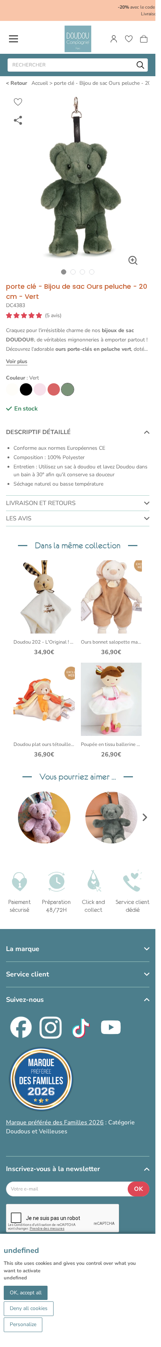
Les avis (18, 518)
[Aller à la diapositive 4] (92, 272)
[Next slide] (145, 817)
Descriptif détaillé (38, 432)
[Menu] (13, 38)
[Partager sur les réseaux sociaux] (17, 119)
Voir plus (16, 361)
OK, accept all (26, 1292)
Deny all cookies (29, 1308)
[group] (44, 818)
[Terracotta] (54, 389)
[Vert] (67, 389)
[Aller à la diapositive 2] (73, 272)
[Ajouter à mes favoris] (17, 102)
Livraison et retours (41, 503)
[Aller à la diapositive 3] (82, 272)
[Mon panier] (143, 38)
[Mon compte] (113, 38)
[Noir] (26, 389)
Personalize (23, 1324)
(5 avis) (53, 315)
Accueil (39, 83)
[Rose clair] (40, 389)
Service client (27, 974)
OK (138, 1189)
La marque (22, 948)
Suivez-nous (25, 999)
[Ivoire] (12, 389)
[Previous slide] (10, 817)
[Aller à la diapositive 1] (64, 272)
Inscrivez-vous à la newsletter (53, 1168)
